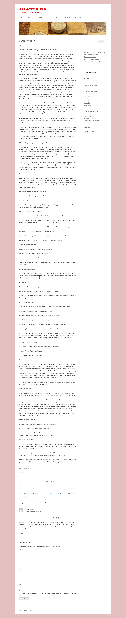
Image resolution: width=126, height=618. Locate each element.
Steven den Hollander (65, 482)
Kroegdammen (78, 17)
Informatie (29, 17)
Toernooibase (88, 105)
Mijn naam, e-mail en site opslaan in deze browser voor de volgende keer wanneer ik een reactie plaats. (47, 594)
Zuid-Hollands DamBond (91, 85)
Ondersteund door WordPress (27, 610)
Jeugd (49, 17)
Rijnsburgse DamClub (90, 118)
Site (20, 584)
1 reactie (21, 45)
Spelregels (58, 17)
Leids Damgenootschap (32, 9)
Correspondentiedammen (91, 96)
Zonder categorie (39, 482)
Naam (21, 570)
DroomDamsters (88, 101)
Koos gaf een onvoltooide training (93, 61)
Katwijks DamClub (89, 116)
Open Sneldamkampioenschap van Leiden (63, 493)
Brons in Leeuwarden (90, 57)
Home (20, 17)
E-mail (21, 577)
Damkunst (87, 98)
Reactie (21, 549)
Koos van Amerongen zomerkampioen (95, 52)
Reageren (21, 533)
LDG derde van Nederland (91, 59)
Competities (39, 17)
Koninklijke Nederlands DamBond (93, 83)
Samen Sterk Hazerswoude (92, 120)
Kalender (67, 17)
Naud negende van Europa (91, 54)
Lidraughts (87, 103)
